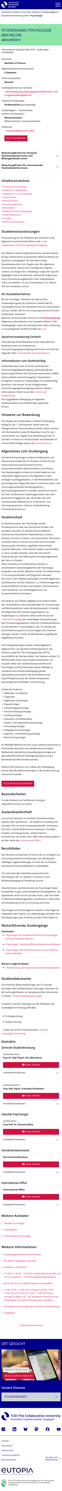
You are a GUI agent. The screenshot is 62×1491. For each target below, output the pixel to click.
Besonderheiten (10, 201)
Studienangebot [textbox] (15, 1397)
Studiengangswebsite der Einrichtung (22, 1255)
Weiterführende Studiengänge (17, 212)
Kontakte (7, 219)
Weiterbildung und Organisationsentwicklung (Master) (33, 968)
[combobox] (31, 1396)
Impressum (6, 1446)
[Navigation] (58, 5)
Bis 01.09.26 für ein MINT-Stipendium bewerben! (28, 1284)
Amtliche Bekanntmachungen (27, 996)
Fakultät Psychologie (14, 1224)
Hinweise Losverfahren (15, 1267)
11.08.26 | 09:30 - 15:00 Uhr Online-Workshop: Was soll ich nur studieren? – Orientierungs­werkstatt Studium (32, 1275)
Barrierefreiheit (8, 1460)
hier (45, 329)
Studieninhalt (9, 197)
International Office (31, 841)
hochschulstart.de (42, 443)
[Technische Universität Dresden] (10, 4)
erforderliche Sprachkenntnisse (34, 353)
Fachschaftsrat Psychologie (17, 1236)
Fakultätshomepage (12, 620)
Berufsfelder (9, 208)
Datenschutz (7, 1451)
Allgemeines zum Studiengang (17, 194)
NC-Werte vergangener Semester (20, 1261)
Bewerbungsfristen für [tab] (22, 166)
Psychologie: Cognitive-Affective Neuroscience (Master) (33, 944)
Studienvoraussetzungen (15, 187)
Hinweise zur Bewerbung (15, 190)
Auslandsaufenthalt (12, 205)
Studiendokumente (12, 215)
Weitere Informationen (14, 222)
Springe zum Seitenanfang (51, 1459)
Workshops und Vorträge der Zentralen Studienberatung (32, 1307)
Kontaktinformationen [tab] (14, 1073)
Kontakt (5, 1441)
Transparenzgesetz (10, 1455)
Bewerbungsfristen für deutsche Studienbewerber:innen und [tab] (19, 156)
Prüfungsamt (10, 1230)
